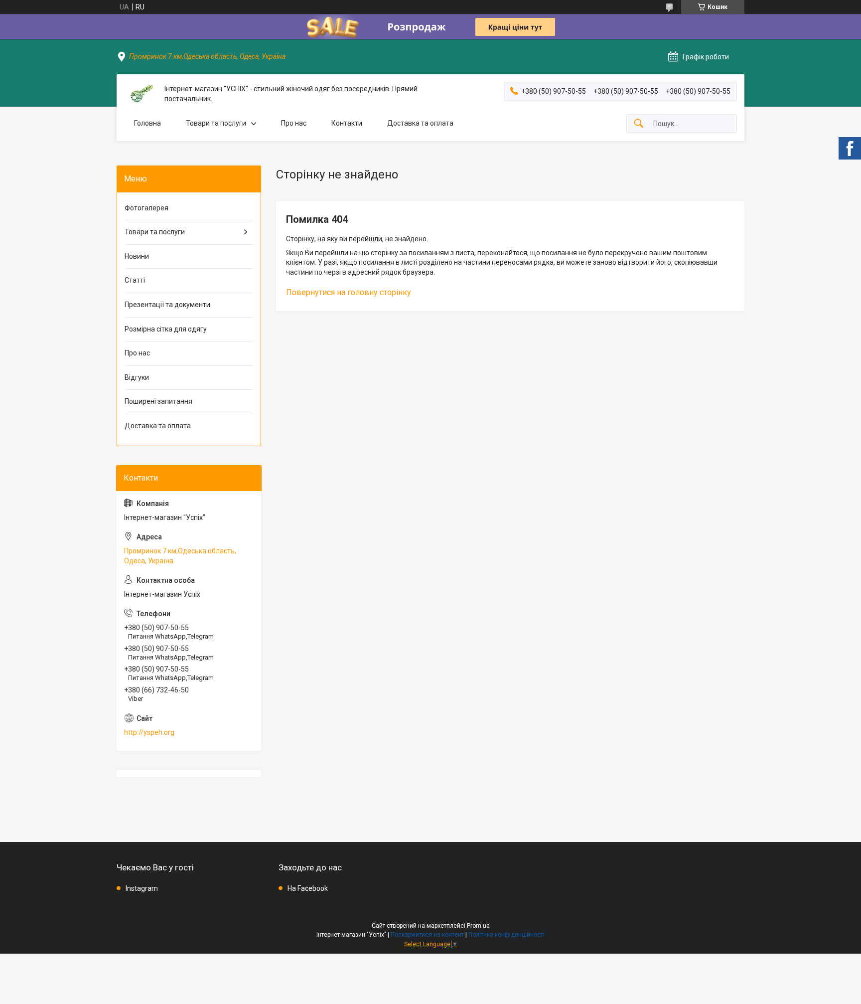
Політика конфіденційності (506, 934)
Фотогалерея (146, 208)
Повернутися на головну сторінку (348, 292)
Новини (137, 256)
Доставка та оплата (420, 123)
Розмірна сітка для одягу (166, 329)
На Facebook (307, 888)
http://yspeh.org (149, 732)
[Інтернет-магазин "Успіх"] (140, 94)
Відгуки (137, 377)
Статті (135, 280)
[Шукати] (639, 124)
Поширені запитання (158, 401)
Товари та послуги (216, 123)
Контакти (346, 123)
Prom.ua (478, 925)
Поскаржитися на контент (427, 934)
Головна (147, 123)
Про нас (293, 123)
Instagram (142, 888)
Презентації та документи (167, 305)
